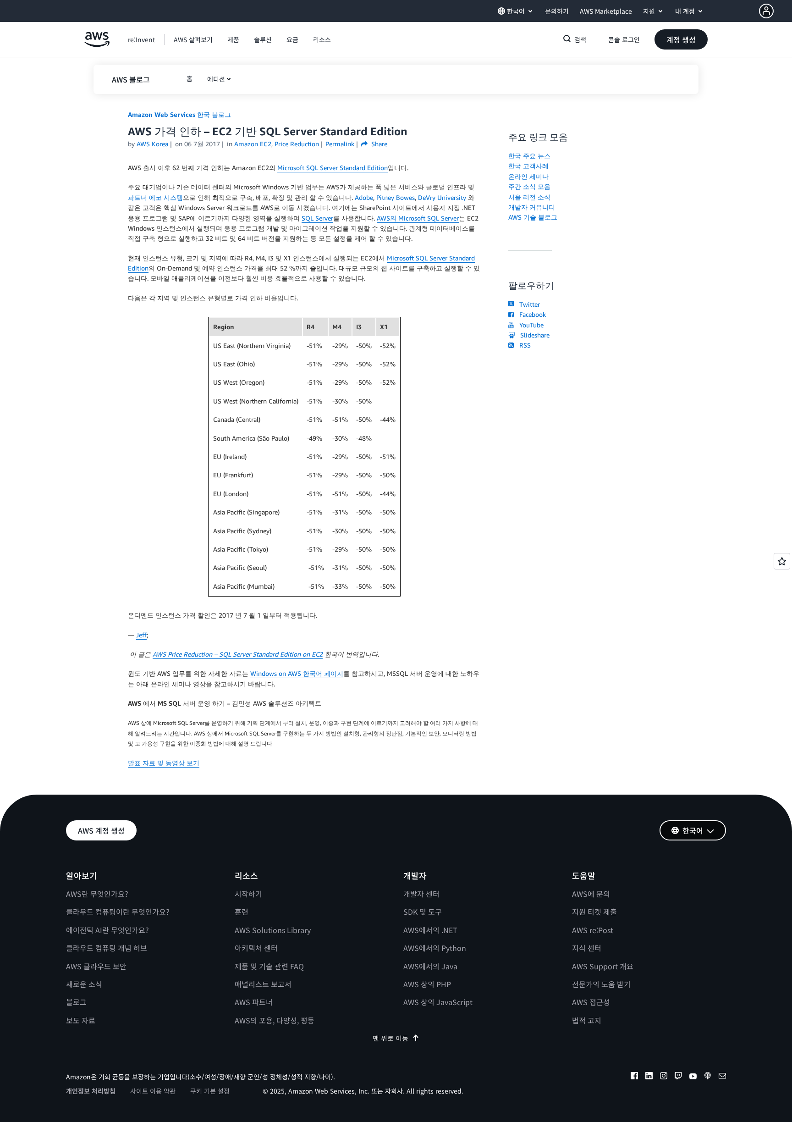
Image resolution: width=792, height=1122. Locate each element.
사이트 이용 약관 (153, 1090)
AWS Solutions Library (273, 929)
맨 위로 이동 (390, 1038)
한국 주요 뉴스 (529, 156)
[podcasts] (707, 1077)
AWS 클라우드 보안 (96, 966)
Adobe (364, 197)
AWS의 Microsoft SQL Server (418, 218)
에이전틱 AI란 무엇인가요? (107, 929)
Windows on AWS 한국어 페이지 (296, 673)
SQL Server (317, 218)
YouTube (530, 325)
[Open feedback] (782, 561)
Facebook (531, 314)
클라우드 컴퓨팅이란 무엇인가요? (118, 911)
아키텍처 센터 (256, 947)
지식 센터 (586, 947)
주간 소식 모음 (529, 186)
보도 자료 (80, 1020)
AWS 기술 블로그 (532, 217)
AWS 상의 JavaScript (438, 1001)
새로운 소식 (84, 983)
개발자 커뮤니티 (531, 207)
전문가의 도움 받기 (601, 983)
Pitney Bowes (395, 197)
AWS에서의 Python (434, 947)
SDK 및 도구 (422, 911)
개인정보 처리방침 (91, 1090)
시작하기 (248, 893)
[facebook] (634, 1077)
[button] (775, 11)
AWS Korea (152, 144)
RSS (523, 345)
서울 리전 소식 (529, 197)
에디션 (216, 78)
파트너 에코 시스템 (155, 197)
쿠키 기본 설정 (210, 1090)
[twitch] (678, 1077)
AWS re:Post (592, 929)
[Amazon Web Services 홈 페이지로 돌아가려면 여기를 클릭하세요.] (97, 44)
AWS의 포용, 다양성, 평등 (274, 1020)
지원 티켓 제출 (594, 911)
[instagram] (663, 1077)
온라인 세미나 (528, 176)
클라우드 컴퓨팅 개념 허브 (106, 947)
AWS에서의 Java (430, 966)
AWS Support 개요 (602, 966)
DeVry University (442, 197)
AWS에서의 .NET (430, 929)
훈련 (241, 911)
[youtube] (693, 1077)
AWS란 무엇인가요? (97, 893)
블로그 (76, 1001)
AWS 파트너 (254, 1001)
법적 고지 (586, 1020)
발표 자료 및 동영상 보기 (163, 763)
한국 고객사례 (528, 166)
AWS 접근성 (591, 1001)
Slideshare (533, 335)
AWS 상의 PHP (427, 983)
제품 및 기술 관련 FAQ (269, 966)
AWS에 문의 (591, 893)
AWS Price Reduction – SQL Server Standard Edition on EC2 (238, 654)
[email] (722, 1077)
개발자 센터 (421, 893)
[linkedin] (649, 1077)
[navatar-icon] (766, 11)
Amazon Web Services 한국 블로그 (179, 114)
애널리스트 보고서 (263, 983)
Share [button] (378, 144)
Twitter (528, 304)
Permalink (339, 144)
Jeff (141, 635)
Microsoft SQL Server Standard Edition (332, 167)
